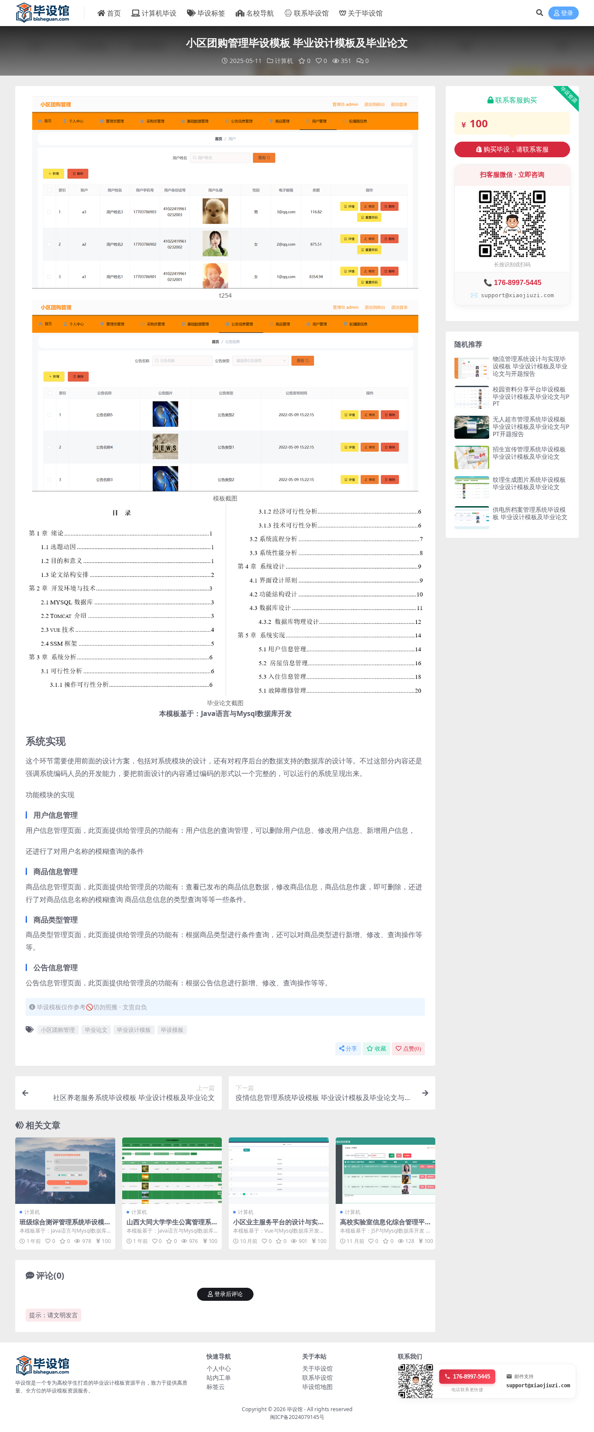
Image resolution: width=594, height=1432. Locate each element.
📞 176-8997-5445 (512, 282)
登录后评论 (228, 1294)
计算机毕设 (159, 13)
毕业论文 (96, 1030)
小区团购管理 (58, 1030)
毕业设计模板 (134, 1030)
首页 (114, 13)
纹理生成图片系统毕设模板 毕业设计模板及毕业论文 (529, 483)
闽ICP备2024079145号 (297, 1417)
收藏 (380, 1048)
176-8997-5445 (471, 1376)
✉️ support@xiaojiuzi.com (512, 295)
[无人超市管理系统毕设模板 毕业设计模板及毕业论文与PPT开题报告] (471, 427)
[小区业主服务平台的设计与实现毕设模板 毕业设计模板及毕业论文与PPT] (279, 1170)
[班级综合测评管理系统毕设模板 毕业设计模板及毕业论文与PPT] (65, 1170)
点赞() (412, 1048)
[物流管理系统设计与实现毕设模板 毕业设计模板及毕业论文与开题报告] (471, 366)
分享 (351, 1048)
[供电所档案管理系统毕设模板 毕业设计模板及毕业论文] (471, 517)
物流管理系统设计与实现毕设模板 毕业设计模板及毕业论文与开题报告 (530, 366)
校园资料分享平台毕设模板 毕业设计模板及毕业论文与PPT (531, 396)
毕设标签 (211, 13)
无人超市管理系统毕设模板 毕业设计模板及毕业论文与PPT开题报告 (531, 426)
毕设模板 (172, 1030)
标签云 (216, 1386)
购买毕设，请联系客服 (516, 149)
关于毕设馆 (365, 13)
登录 (567, 13)
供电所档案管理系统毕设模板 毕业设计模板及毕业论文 (530, 513)
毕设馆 (295, 1409)
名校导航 (260, 13)
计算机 (284, 60)
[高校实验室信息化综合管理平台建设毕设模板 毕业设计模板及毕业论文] (386, 1170)
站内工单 (219, 1377)
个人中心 (219, 1368)
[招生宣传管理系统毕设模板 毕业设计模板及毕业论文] (471, 457)
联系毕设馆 (311, 13)
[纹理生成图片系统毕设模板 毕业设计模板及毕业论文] (471, 487)
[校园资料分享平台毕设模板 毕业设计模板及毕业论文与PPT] (471, 397)
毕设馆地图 (317, 1386)
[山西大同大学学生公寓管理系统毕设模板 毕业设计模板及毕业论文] (172, 1170)
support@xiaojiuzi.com (538, 1385)
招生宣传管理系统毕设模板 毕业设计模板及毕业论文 (529, 453)
